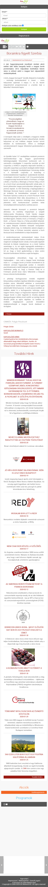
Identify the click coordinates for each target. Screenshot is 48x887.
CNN (24, 768)
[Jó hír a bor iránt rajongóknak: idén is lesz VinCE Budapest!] (24, 452)
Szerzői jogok (35, 880)
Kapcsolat (24, 878)
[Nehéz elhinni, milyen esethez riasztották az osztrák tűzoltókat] (24, 419)
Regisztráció (24, 35)
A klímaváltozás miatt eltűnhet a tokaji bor (24, 671)
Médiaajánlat (23, 880)
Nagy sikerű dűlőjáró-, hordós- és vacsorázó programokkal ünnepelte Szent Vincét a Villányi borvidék (22, 343)
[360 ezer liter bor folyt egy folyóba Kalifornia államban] (24, 736)
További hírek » (37, 777)
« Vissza (8, 314)
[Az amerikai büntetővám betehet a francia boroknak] (24, 566)
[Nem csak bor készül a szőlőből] (24, 528)
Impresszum (12, 880)
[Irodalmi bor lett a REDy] (24, 495)
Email (4, 12)
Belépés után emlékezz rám (12, 25)
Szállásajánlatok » (38, 792)
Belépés (24, 6)
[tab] (24, 7)
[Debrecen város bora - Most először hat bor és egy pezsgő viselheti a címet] (24, 609)
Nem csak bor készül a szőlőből (24, 547)
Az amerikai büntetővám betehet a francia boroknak (24, 586)
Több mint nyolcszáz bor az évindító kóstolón (24, 714)
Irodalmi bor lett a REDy (24, 514)
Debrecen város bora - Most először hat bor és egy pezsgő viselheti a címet (24, 631)
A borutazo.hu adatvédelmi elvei (24, 882)
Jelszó (5, 18)
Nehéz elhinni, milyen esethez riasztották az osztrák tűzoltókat (24, 440)
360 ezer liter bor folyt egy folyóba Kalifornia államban (24, 757)
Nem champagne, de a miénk (26, 346)
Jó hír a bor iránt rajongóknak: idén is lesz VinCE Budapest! (24, 473)
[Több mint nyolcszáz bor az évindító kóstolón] (24, 693)
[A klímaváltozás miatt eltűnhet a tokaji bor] (24, 650)
